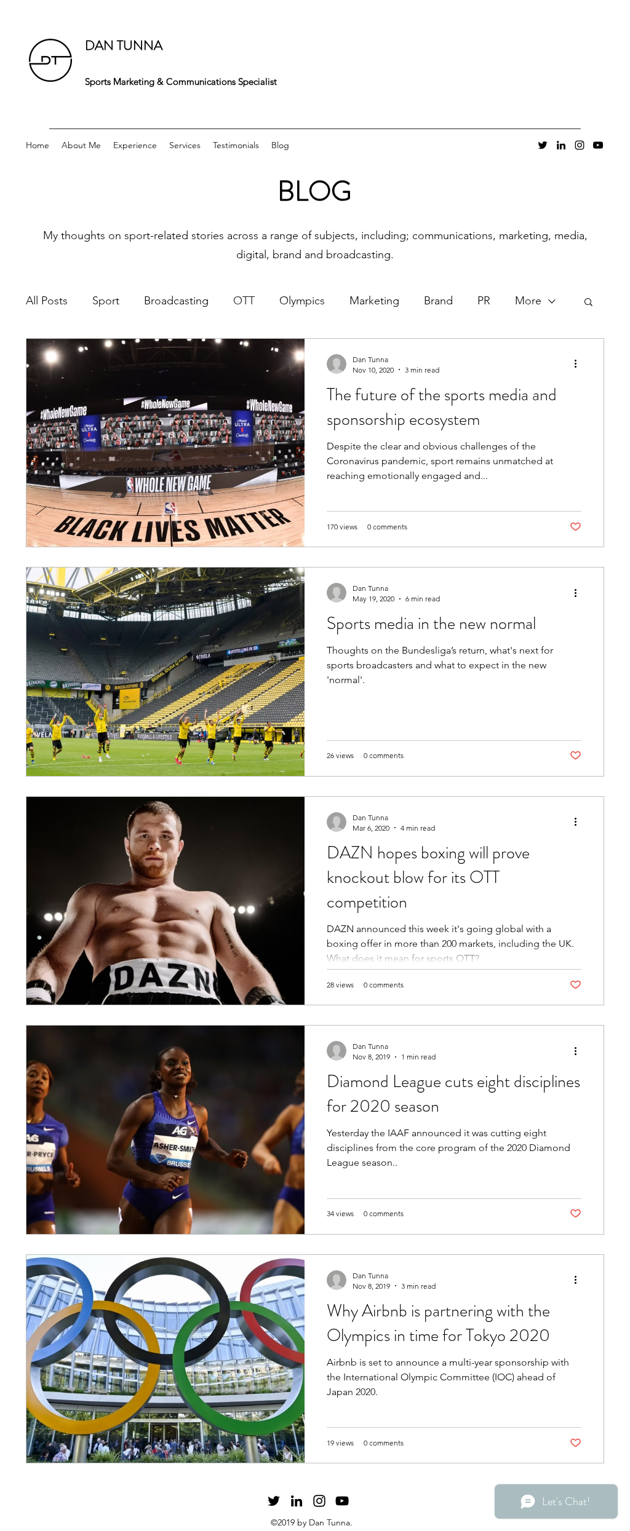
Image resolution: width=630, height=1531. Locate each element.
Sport (105, 300)
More (528, 300)
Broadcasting (176, 300)
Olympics (302, 300)
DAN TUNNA (123, 45)
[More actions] (579, 364)
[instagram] (579, 145)
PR (483, 300)
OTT (244, 300)
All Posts (47, 300)
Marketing (374, 300)
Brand (438, 300)
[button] (588, 302)
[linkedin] (561, 145)
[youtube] (598, 145)
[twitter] (542, 145)
